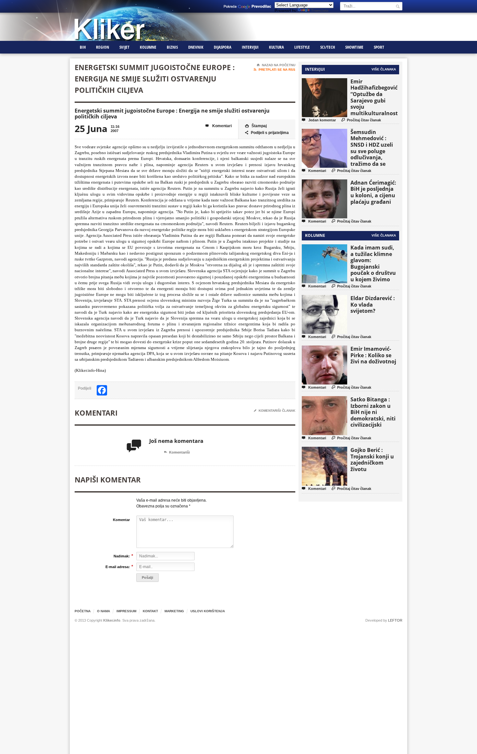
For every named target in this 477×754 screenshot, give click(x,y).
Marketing (174, 611)
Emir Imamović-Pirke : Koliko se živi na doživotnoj (373, 355)
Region (102, 47)
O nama (103, 611)
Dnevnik (195, 47)
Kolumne (148, 47)
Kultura (276, 47)
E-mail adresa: (117, 566)
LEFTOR (395, 620)
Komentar (121, 520)
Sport (379, 47)
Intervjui (250, 47)
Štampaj (256, 126)
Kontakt (150, 611)
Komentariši (177, 452)
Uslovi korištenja (207, 611)
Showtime (354, 47)
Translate (319, 10)
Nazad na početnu (276, 65)
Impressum (126, 611)
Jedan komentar (319, 120)
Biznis (172, 47)
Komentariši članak (274, 410)
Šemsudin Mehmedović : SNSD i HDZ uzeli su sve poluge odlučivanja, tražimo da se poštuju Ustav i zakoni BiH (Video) (373, 154)
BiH (83, 47)
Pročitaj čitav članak (361, 120)
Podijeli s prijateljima (267, 132)
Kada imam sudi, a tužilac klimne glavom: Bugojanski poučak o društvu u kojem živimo (373, 263)
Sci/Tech (327, 47)
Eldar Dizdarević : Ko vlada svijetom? (372, 304)
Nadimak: (122, 555)
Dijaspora (222, 47)
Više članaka (384, 69)
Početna (83, 611)
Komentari (218, 126)
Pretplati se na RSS (274, 69)
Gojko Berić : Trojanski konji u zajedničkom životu (372, 459)
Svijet (124, 47)
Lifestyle (302, 47)
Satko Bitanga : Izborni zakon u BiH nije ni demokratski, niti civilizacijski (373, 412)
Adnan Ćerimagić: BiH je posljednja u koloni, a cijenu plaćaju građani (373, 192)
